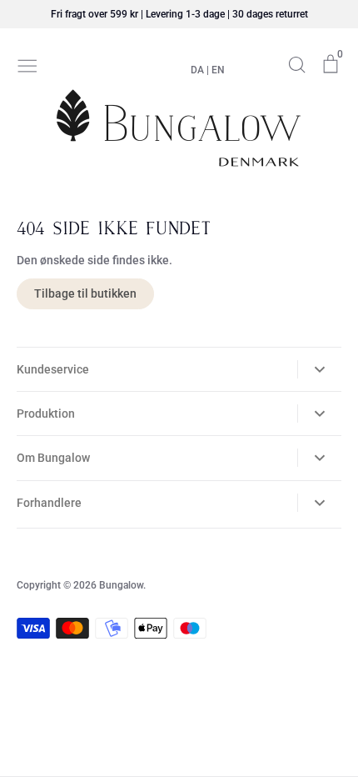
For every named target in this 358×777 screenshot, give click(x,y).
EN (218, 70)
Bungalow (121, 585)
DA (197, 70)
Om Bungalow (53, 457)
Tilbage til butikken (85, 293)
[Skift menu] (27, 64)
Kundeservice (53, 369)
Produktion (46, 413)
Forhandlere (49, 502)
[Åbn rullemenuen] (319, 369)
